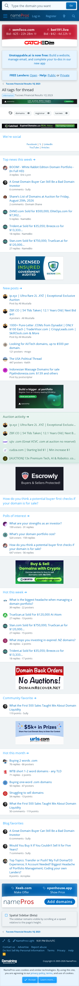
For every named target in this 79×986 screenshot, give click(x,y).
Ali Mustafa (25, 303)
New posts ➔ (12, 288)
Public (52, 75)
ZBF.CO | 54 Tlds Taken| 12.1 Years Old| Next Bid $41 (42, 433)
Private (64, 75)
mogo (27, 351)
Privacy (61, 950)
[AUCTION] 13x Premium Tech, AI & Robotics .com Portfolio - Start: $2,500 (42, 458)
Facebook (32, 144)
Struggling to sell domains (26, 793)
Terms (50, 950)
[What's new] (64, 16)
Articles (45, 147)
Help (71, 950)
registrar (40, 113)
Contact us (9, 947)
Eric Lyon (26, 174)
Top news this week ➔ (19, 159)
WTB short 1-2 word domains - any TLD (35, 771)
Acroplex (25, 876)
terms (49, 973)
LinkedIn (48, 144)
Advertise (23, 947)
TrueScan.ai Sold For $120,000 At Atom (35, 614)
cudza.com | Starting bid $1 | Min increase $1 (39, 450)
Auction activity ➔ (16, 416)
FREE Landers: (19, 75)
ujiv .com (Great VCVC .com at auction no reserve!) (42, 441)
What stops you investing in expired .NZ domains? (42, 640)
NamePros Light (24, 940)
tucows (59, 113)
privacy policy (38, 973)
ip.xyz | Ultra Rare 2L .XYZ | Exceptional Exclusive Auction (42, 425)
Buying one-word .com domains (30, 782)
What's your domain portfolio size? (32, 534)
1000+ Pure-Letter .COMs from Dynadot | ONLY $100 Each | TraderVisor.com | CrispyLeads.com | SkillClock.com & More (42, 329)
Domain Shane (33, 204)
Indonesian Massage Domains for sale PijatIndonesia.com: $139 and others (34, 371)
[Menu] (5, 16)
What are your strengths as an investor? (35, 523)
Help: (43, 75)
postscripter (25, 377)
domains (20, 113)
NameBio (26, 219)
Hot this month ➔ (16, 753)
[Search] (73, 16)
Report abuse (39, 947)
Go (71, 5)
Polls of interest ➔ (16, 516)
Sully (28, 189)
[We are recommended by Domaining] (9, 962)
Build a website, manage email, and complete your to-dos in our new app (39, 59)
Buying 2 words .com (23, 760)
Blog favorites (13, 823)
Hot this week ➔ (15, 592)
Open (33, 75)
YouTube (34, 147)
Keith (27, 362)
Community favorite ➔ (19, 698)
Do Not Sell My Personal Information (23, 950)
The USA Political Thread (25, 359)
